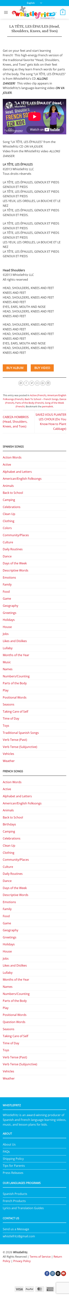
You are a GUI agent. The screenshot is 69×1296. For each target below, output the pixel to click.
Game (7, 599)
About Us (9, 1144)
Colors (7, 528)
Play (5, 690)
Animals (8, 486)
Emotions (9, 578)
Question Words (14, 1022)
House (7, 627)
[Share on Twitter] (31, 383)
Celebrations (11, 507)
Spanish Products (15, 1194)
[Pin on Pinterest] (42, 383)
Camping (9, 500)
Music (7, 662)
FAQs (6, 1152)
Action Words (12, 457)
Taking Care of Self (15, 712)
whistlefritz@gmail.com (19, 1236)
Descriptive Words (15, 570)
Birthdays (9, 824)
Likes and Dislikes (15, 641)
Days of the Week (15, 563)
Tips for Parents (14, 1166)
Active (7, 465)
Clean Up (9, 514)
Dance (7, 556)
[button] (6, 12)
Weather (9, 761)
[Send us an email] (58, 1273)
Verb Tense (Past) (15, 740)
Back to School (13, 493)
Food (6, 592)
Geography (10, 606)
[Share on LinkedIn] (48, 383)
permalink (47, 406)
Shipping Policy (13, 1159)
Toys (6, 726)
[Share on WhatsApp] (20, 383)
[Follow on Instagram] (52, 1273)
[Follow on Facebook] (47, 1273)
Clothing (8, 521)
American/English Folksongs (22, 479)
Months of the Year (16, 655)
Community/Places (16, 535)
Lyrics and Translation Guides (23, 1208)
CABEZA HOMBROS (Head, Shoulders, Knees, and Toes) (16, 421)
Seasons (8, 704)
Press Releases (13, 1173)
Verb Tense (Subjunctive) (20, 747)
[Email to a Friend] (37, 383)
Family (7, 584)
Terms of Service (40, 1256)
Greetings (9, 613)
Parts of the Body (15, 683)
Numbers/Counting (16, 676)
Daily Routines (13, 549)
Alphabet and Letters (17, 472)
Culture (8, 542)
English (31, 2)
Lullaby (8, 648)
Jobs (6, 634)
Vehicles (8, 754)
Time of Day (11, 718)
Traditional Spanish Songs (21, 733)
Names (8, 669)
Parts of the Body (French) (29, 402)
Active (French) (38, 395)
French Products (14, 1201)
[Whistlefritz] (34, 12)
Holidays (9, 620)
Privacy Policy (22, 1261)
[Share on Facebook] (26, 383)
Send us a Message (16, 1229)
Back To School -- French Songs (41, 399)
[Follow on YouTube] (63, 1273)
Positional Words (14, 697)
